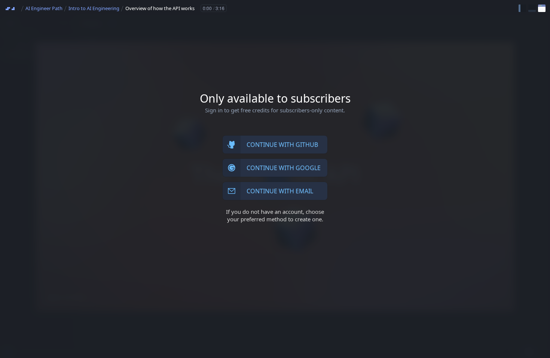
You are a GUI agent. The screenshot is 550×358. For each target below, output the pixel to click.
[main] (275, 179)
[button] (522, 8)
